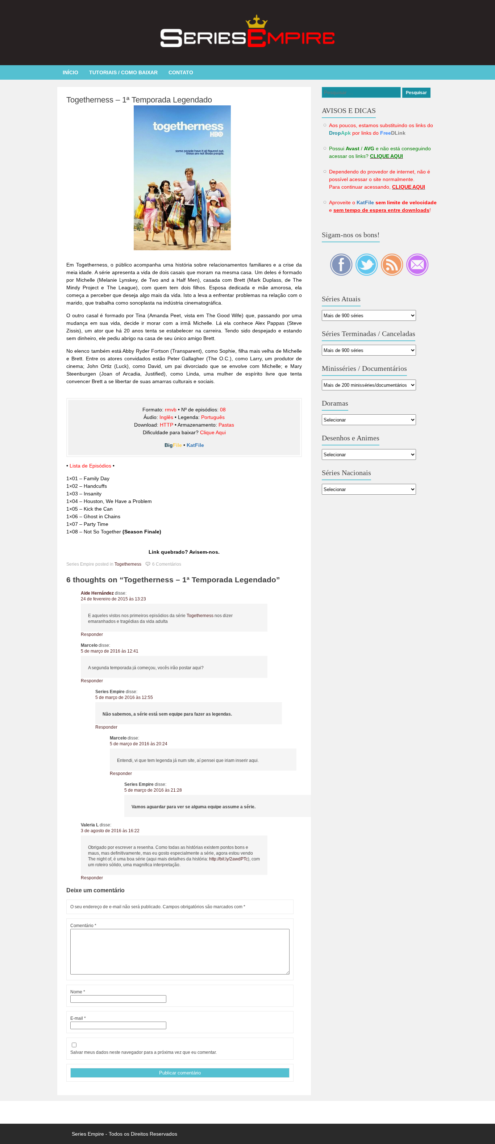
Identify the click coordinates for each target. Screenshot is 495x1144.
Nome (77, 991)
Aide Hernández (97, 593)
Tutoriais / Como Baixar (123, 72)
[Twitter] (367, 274)
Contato (181, 72)
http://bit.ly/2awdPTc (228, 859)
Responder (92, 634)
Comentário (83, 925)
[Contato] (417, 274)
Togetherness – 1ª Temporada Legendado (139, 99)
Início (70, 72)
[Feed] (392, 274)
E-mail (78, 1018)
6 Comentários (166, 564)
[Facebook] (342, 274)
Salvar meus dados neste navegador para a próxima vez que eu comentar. (143, 1052)
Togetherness (128, 564)
